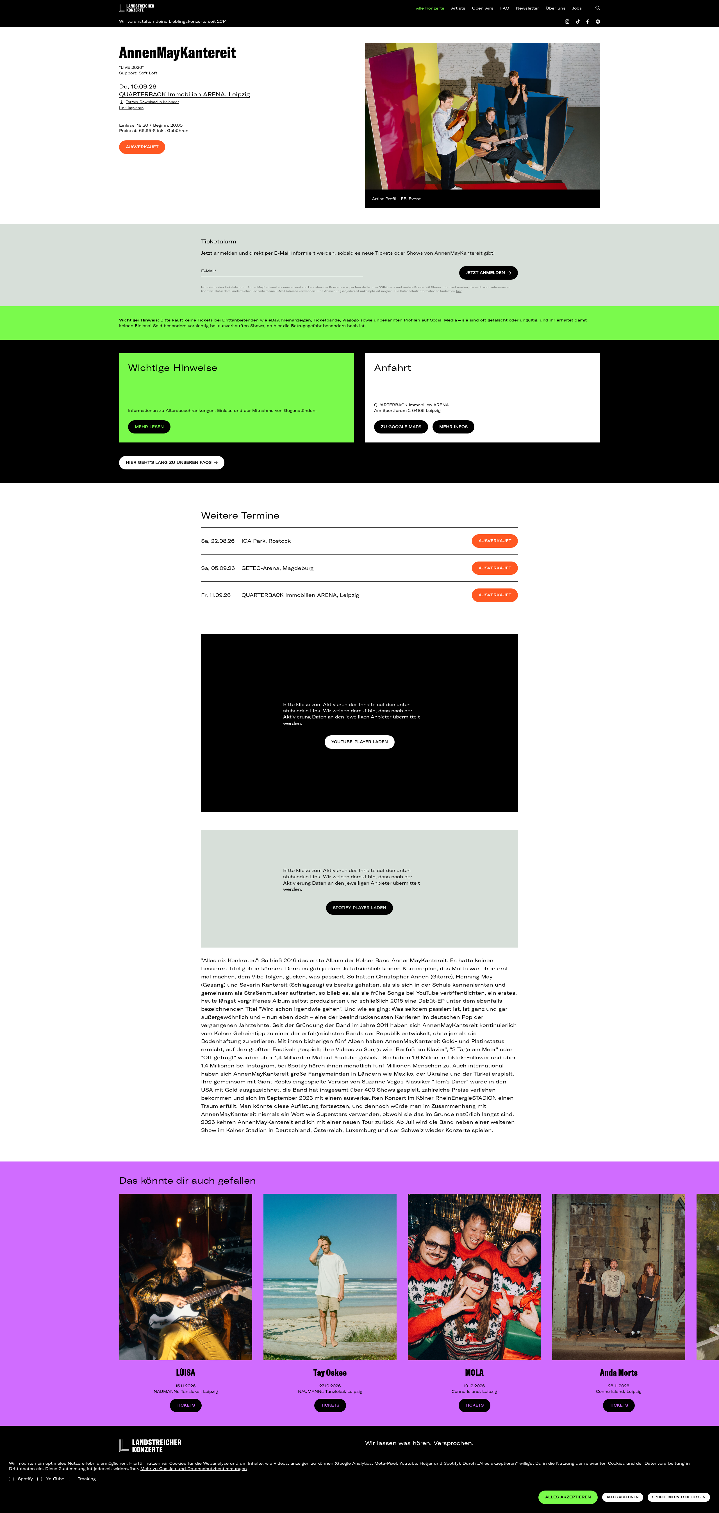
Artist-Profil (384, 198)
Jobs (577, 8)
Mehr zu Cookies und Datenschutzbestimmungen (193, 1468)
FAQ (504, 8)
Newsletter (527, 8)
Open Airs (482, 8)
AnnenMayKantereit (177, 52)
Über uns (556, 8)
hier (458, 291)
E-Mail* (208, 270)
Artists (458, 8)
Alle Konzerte (430, 8)
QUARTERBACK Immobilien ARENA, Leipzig (184, 94)
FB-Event (411, 198)
